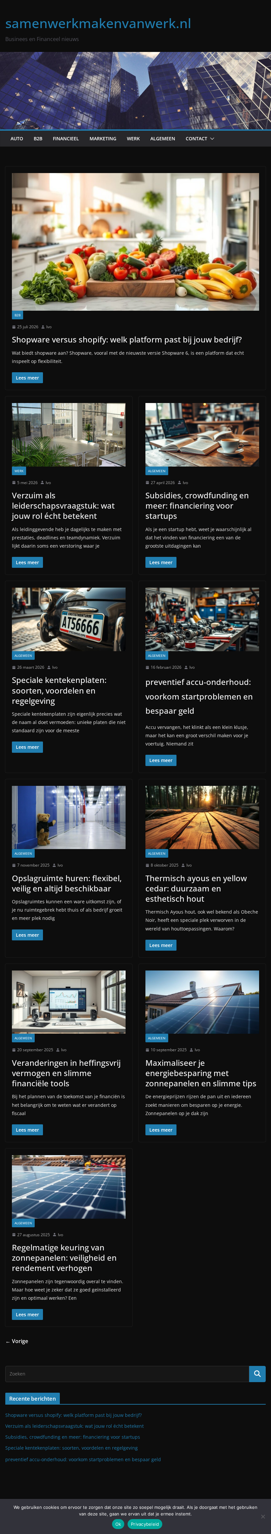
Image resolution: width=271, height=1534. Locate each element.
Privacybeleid (145, 1524)
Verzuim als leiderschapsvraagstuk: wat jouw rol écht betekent (63, 505)
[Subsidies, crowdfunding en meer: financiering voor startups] (202, 434)
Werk (133, 138)
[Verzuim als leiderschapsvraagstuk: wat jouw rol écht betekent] (69, 434)
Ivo (49, 327)
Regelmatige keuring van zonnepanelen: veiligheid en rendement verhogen (64, 1257)
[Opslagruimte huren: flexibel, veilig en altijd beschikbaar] (69, 817)
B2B (38, 138)
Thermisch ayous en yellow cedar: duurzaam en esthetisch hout (196, 888)
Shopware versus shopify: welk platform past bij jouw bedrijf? (127, 339)
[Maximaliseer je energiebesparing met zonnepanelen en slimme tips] (202, 1002)
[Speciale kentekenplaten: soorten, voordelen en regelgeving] (69, 619)
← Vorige (16, 1341)
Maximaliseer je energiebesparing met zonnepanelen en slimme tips (200, 1073)
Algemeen (162, 138)
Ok (118, 1524)
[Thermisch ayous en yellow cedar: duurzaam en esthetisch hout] (202, 817)
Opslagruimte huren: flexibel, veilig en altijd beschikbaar (67, 883)
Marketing (103, 138)
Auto (17, 138)
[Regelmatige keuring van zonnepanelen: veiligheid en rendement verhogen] (69, 1186)
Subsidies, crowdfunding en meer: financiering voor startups (197, 505)
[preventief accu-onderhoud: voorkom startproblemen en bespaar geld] (202, 619)
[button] (210, 138)
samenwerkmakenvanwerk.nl (98, 23)
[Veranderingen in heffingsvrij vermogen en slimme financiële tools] (69, 1002)
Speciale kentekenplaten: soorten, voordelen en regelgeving (59, 690)
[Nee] (262, 1516)
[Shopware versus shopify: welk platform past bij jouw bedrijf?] (135, 242)
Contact (196, 138)
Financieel (66, 138)
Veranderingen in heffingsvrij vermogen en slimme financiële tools (66, 1073)
